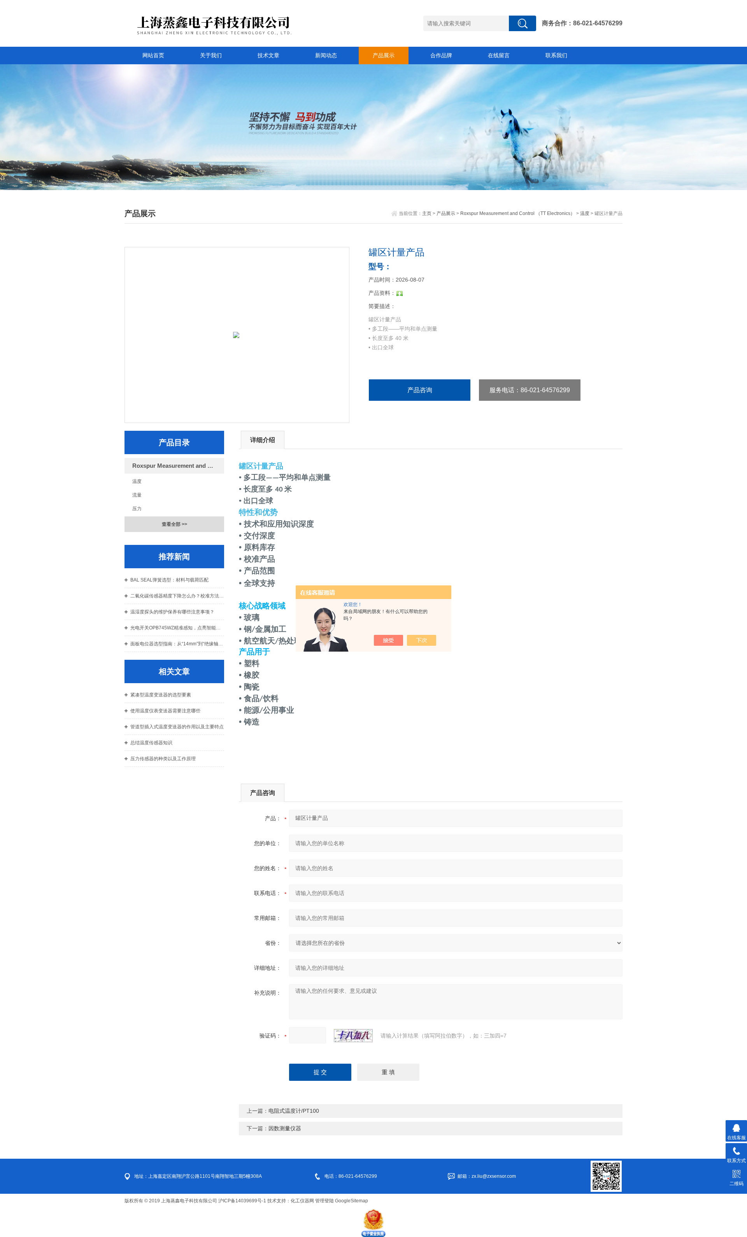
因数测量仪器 (284, 1128)
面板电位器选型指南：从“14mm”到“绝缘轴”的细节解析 (177, 644)
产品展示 (384, 55)
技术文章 (268, 55)
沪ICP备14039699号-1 (242, 1201)
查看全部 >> (174, 524)
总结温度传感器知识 (151, 742)
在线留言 (499, 55)
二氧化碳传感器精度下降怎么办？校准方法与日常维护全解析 (177, 596)
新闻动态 (326, 55)
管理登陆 (324, 1201)
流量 (137, 495)
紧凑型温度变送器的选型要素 (160, 695)
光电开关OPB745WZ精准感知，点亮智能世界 (177, 628)
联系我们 (556, 55)
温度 (584, 213)
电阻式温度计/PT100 (293, 1111)
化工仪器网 (302, 1201)
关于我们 (211, 55)
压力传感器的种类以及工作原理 (163, 758)
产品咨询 (419, 390)
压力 (137, 508)
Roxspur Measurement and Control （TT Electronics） (517, 213)
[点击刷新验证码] (353, 1035)
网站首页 (153, 55)
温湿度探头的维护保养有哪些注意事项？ (172, 612)
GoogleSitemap (351, 1201)
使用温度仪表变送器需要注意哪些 (165, 711)
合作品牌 (441, 55)
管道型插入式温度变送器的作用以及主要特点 (177, 727)
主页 (426, 213)
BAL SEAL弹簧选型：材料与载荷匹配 (169, 580)
